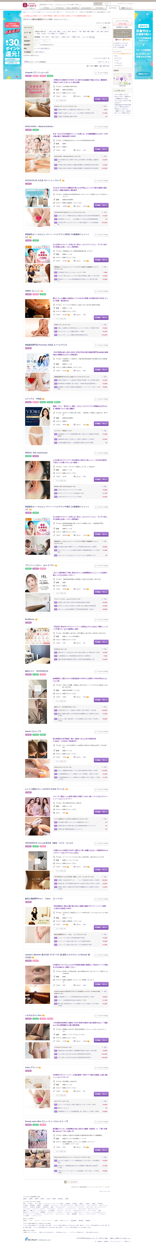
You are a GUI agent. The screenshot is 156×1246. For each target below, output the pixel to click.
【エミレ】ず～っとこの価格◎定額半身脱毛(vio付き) (73, 335)
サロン (116, 56)
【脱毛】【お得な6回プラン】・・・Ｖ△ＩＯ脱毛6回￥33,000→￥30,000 (78, 880)
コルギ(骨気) (51, 1210)
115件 (85, 96)
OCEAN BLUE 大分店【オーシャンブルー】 (43, 180)
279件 (64, 757)
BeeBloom (30, 619)
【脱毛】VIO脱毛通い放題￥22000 (67, 116)
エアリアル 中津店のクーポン (63, 430)
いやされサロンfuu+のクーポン (63, 1047)
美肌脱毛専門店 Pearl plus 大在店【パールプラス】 (46, 345)
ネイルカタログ (86, 8)
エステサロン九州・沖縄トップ (54, 12)
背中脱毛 (75, 1203)
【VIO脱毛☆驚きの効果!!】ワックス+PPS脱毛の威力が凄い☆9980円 (77, 546)
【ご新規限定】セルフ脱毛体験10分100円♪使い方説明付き (74, 656)
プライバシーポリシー (116, 1241)
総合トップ (26, 12)
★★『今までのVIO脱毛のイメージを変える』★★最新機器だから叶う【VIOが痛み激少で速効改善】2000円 (80, 135)
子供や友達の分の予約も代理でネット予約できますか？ (122, 106)
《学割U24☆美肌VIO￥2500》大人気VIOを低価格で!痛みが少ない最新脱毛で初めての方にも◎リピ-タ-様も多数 (80, 81)
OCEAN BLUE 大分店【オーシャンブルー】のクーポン (70, 212)
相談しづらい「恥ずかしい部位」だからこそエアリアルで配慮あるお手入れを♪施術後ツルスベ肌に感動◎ (80, 407)
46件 (84, 589)
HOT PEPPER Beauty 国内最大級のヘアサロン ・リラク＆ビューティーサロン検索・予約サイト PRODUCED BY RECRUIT (30, 6)
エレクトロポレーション (99, 1212)
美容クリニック (126, 8)
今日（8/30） (46, 37)
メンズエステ (102, 1214)
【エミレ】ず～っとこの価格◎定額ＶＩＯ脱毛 (71, 331)
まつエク (37, 1220)
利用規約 (106, 1241)
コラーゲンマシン (60, 1214)
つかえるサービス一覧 (120, 45)
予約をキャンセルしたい (121, 109)
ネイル (30, 1220)
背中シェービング (79, 1205)
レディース (98, 3)
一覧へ (105, 106)
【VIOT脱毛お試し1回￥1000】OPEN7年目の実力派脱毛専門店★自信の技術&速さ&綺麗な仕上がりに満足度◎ (80, 353)
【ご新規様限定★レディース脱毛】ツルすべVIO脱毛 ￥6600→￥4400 (78, 774)
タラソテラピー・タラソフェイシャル (88, 1208)
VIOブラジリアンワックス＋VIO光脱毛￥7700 (71, 493)
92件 (84, 371)
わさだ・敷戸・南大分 (69, 31)
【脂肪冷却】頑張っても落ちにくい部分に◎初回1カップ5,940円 (76, 439)
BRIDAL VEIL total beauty (36, 453)
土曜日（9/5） (66, 37)
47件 (84, 697)
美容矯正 (43, 1212)
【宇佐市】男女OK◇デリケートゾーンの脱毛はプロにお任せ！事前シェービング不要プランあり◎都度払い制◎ (80, 628)
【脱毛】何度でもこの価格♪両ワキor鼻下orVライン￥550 (74, 109)
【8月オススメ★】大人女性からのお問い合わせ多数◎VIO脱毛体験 (77, 605)
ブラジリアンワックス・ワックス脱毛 (53, 1203)
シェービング (54, 1205)
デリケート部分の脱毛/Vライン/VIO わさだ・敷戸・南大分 (68, 1225)
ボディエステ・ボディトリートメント (96, 1207)
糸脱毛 (39, 1205)
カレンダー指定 (87, 37)
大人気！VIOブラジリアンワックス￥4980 (69, 489)
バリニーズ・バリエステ (38, 1208)
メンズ (106, 3)
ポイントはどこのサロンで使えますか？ (122, 102)
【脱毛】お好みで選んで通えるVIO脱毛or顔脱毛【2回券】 (74, 602)
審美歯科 (81, 1220)
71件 (84, 261)
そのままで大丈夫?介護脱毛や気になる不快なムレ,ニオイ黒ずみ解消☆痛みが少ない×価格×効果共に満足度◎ (80, 189)
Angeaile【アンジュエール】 (37, 72)
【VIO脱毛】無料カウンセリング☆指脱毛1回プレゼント (73, 822)
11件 (63, 643)
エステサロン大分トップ (71, 12)
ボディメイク (34, 1212)
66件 (63, 150)
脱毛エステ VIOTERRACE (36, 671)
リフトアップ (68, 1212)
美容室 (25, 1220)
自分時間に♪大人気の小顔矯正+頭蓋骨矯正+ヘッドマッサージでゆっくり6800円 (79, 388)
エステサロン (113, 8)
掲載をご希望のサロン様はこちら (120, 1238)
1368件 (64, 206)
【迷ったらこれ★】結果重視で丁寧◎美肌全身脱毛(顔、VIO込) (75, 609)
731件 (64, 371)
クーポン (116, 60)
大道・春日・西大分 (102, 31)
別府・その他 (41, 33)
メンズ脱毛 (26, 1215)
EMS (68, 1214)
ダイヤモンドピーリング (79, 1210)
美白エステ (26, 1212)
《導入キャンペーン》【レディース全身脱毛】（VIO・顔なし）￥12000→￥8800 (79, 1171)
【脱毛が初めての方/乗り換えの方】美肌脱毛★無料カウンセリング (77, 825)
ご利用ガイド (127, 1241)
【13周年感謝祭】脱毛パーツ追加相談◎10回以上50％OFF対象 (75, 442)
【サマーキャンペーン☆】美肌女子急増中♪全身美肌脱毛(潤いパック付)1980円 (79, 551)
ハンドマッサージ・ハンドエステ (75, 1207)
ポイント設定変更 (119, 47)
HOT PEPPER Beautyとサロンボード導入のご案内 (92, 1238)
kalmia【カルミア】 (33, 731)
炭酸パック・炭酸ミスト (29, 1210)
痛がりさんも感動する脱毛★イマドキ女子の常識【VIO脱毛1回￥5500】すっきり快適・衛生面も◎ (80, 299)
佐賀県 (30, 1198)
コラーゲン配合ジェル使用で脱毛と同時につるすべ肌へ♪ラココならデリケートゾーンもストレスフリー (80, 798)
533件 (64, 867)
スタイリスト (118, 58)
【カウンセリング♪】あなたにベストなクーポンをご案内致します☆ (77, 555)
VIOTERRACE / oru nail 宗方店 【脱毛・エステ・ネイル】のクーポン (74, 876)
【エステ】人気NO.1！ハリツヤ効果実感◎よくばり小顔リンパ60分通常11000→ (79, 1161)
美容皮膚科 (73, 1220)
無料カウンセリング (63, 1108)
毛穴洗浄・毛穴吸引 (35, 1207)
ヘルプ (131, 3)
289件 (64, 589)
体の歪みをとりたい (62, 1232)
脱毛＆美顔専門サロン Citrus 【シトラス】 (44, 899)
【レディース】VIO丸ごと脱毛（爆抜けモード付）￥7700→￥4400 (76, 1104)
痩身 (52, 1207)
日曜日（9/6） (76, 37)
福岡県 (25, 1198)
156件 (85, 1041)
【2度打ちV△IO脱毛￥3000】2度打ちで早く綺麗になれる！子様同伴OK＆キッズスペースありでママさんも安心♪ (80, 851)
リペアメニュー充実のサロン (76, 1232)
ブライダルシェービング (66, 1205)
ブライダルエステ (60, 1207)
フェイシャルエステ (92, 1205)
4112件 (64, 261)
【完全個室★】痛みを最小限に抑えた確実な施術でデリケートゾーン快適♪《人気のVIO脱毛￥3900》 (79, 907)
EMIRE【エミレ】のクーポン (62, 324)
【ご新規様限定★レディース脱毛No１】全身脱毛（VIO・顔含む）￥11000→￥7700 (79, 778)
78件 (84, 1147)
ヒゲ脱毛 (25, 1205)
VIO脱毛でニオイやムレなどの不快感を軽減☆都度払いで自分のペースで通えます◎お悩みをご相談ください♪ (80, 966)
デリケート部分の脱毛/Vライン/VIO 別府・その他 (78, 1227)
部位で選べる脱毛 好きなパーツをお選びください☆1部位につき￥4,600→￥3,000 (78, 1004)
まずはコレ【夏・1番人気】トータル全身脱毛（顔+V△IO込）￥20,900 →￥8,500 (78, 719)
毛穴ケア (25, 1207)
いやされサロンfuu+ (33, 1015)
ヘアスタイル (59, 8)
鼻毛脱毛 (32, 1205)
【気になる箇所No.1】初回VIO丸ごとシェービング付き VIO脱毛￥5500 (78, 328)
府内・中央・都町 (54, 31)
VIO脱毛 (87, 1203)
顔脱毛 (93, 1203)
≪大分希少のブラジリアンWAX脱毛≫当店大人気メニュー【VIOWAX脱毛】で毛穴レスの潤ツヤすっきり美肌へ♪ (80, 461)
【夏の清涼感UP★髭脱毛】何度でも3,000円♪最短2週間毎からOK (76, 659)
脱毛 (24, 1203)
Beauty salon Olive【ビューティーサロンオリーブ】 (47, 1121)
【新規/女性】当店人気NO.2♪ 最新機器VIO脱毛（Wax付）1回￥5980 (77, 1050)
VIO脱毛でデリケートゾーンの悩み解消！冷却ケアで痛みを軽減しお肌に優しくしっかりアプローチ (80, 1076)
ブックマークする (103, 72)
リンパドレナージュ (71, 1208)
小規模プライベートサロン (30, 1232)
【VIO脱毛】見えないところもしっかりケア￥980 (72, 272)
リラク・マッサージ (47, 1220)
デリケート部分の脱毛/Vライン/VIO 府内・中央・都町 (37, 1225)
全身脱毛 (68, 1203)
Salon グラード (31, 1067)
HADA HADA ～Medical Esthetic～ (40, 126)
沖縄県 (67, 1198)
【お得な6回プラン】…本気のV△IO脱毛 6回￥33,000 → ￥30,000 (77, 710)
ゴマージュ (60, 1208)
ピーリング (68, 1210)
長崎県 (36, 1198)
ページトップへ (106, 1191)
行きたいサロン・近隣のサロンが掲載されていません (122, 97)
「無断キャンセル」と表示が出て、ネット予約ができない (122, 112)
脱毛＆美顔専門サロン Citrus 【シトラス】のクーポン (70, 934)
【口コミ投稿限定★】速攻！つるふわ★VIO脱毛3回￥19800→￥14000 (78, 770)
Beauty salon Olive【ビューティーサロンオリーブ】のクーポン (72, 1157)
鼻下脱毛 (100, 1203)
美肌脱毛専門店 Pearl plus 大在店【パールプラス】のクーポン (72, 376)
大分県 (48, 1198)
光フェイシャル (103, 1205)
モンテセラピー (51, 1208)
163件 (85, 867)
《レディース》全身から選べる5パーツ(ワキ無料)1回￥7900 (75, 944)
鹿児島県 (60, 1198)
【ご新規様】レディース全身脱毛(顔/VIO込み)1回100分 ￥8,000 (76, 996)
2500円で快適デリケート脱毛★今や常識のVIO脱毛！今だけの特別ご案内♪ (79, 380)
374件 (64, 1041)
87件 (63, 1147)
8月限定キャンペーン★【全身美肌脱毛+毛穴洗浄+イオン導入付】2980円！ (78, 280)
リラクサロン (99, 8)
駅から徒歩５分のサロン (92, 1232)
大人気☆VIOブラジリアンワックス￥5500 (69, 496)
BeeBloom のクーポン (60, 649)
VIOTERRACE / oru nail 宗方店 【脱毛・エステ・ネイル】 (49, 843)
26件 (63, 924)
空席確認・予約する (101, 99)
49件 (84, 985)
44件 (63, 813)
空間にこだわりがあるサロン (46, 1232)
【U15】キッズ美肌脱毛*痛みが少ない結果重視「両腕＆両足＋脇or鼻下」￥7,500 (78, 1166)
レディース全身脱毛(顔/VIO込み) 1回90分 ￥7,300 (72, 1000)
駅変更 (62, 33)
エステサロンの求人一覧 (101, 58)
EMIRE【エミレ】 (32, 291)
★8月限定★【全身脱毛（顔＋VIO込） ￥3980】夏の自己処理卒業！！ (78, 383)
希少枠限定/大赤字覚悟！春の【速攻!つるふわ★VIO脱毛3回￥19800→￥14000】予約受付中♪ (74, 740)
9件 (84, 1091)
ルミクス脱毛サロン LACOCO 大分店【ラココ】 (45, 789)
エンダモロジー (38, 1214)
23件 (84, 757)
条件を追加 (38, 52)
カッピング (60, 1210)
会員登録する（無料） (122, 27)
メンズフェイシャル (36, 1215)
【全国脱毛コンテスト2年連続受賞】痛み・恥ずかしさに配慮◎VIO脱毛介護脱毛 (78, 435)
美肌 (99, 1210)
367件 (64, 476)
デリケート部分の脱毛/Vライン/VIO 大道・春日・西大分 (48, 1227)
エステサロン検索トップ (37, 12)
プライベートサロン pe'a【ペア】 (39, 565)
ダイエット (82, 1214)
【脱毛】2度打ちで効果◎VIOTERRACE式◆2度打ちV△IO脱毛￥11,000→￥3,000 (78, 888)
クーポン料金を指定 (41, 48)
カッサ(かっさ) (42, 1210)
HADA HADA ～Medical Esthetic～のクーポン (67, 156)
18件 (84, 924)
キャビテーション (48, 1214)
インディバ (87, 1212)
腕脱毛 (81, 1203)
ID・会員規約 (98, 1241)
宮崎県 (54, 1198)
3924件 (64, 535)
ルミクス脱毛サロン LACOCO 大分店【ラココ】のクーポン (71, 819)
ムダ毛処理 (46, 1205)
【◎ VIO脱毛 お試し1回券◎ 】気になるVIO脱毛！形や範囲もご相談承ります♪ (78, 160)
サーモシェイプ (27, 1214)
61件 (84, 424)
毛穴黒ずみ (46, 1207)
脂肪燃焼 (74, 1214)
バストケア (59, 1212)
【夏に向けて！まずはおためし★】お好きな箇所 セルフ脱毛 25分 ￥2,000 (79, 652)
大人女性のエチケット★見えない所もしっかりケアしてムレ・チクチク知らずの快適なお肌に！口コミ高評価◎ (80, 246)
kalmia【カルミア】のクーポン (63, 767)
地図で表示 (106, 66)
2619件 (64, 315)
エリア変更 (51, 33)
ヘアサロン (46, 8)
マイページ (122, 3)
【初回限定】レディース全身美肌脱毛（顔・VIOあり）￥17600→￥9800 (78, 1111)
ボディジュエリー (91, 1214)
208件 (64, 697)
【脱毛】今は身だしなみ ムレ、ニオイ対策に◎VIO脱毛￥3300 (76, 113)
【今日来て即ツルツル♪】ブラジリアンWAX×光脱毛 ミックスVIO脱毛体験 (78, 223)
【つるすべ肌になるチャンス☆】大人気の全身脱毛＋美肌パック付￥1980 (78, 275)
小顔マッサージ (78, 1212)
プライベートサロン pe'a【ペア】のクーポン (67, 599)
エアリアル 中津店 (33, 399)
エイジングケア (92, 1210)
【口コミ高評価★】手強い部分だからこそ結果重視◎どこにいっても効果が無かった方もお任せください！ (80, 574)
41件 (84, 315)
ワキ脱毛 (30, 1203)
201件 (64, 96)
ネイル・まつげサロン (73, 8)
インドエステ (26, 1208)
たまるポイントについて (121, 43)
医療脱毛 (88, 1220)
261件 (85, 206)
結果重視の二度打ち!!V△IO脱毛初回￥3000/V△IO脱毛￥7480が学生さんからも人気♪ (80, 680)
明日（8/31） (56, 37)
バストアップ (51, 1212)
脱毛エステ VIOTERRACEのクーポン (65, 707)
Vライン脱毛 (38, 1203)
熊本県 (42, 1198)
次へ (107, 62)
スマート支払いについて (121, 94)
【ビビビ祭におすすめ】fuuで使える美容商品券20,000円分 (74, 1057)
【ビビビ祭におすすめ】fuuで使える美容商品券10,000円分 (74, 1054)
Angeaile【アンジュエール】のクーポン (65, 106)
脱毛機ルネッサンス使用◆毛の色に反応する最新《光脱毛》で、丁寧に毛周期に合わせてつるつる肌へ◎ (80, 1130)
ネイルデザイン (118, 65)
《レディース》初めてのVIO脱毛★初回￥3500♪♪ (71, 937)
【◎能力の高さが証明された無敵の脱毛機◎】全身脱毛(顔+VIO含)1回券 (78, 164)
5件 (84, 643)
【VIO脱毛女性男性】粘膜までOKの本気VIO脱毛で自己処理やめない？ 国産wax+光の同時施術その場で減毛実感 (80, 1024)
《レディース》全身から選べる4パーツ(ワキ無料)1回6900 (74, 941)
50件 (84, 476)
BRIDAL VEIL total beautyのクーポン (65, 486)
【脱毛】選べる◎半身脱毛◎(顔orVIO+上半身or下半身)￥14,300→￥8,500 (78, 883)
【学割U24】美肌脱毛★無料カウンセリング (70, 829)
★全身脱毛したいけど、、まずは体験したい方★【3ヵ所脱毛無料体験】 (78, 219)
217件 (85, 535)
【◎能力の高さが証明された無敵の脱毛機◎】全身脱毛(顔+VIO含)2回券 (78, 168)
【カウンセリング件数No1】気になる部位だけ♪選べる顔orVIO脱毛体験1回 (79, 215)
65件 (63, 985)
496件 (64, 424)
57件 (84, 150)
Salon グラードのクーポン (61, 1101)
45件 (63, 1091)
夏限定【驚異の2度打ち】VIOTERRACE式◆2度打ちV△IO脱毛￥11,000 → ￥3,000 (79, 714)
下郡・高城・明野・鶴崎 (86, 31)
